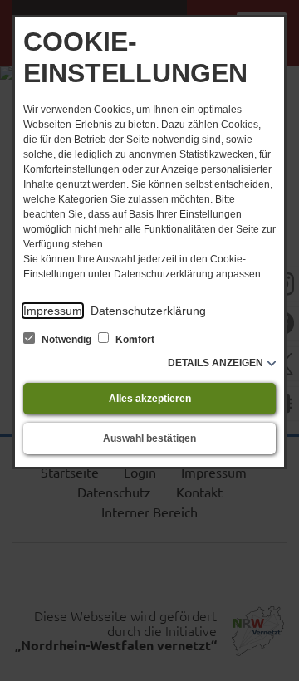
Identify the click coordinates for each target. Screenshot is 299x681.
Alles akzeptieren (150, 398)
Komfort (133, 339)
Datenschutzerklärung (148, 310)
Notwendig (66, 339)
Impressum (52, 310)
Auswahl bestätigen (149, 438)
